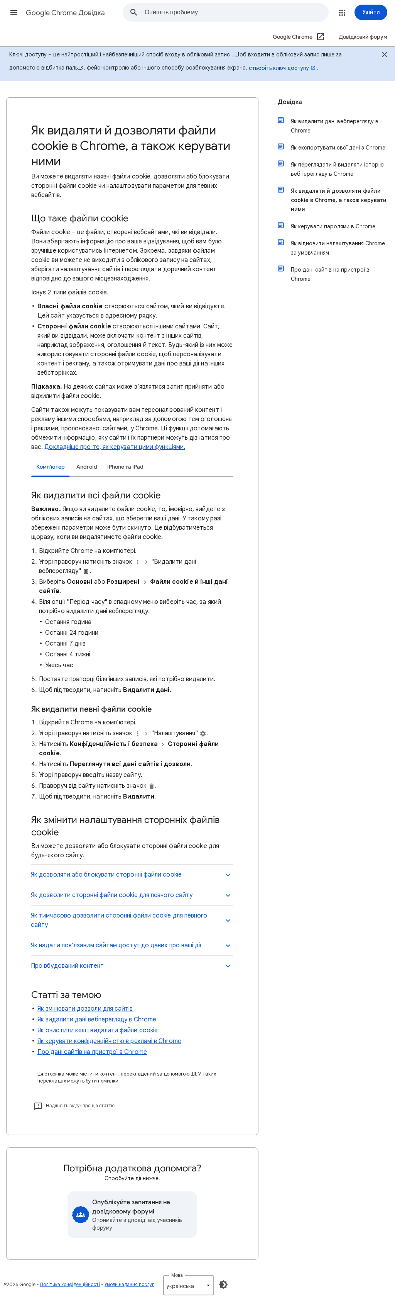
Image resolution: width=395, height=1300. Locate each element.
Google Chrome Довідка (65, 12)
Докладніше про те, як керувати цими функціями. (114, 447)
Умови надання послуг (129, 1284)
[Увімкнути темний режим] (223, 1284)
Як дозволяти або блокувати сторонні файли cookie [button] (106, 875)
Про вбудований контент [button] (67, 966)
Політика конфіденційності (70, 1284)
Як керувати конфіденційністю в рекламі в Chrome (109, 1041)
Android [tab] (86, 467)
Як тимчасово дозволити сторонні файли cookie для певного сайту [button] (119, 920)
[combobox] (236, 12)
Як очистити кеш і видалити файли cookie (97, 1030)
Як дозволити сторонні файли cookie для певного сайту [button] (111, 895)
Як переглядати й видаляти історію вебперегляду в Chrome (337, 169)
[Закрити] (384, 55)
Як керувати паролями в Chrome (333, 226)
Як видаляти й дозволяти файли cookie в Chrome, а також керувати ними (339, 200)
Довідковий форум (363, 37)
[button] (14, 12)
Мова (177, 1275)
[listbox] (188, 1285)
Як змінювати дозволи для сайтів (85, 1009)
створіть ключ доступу (279, 68)
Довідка (290, 102)
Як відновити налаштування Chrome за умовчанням (338, 248)
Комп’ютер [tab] (50, 467)
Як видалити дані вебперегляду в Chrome (96, 1019)
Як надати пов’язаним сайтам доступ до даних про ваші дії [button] (116, 945)
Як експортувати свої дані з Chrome (338, 147)
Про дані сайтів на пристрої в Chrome (92, 1052)
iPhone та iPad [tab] (125, 467)
